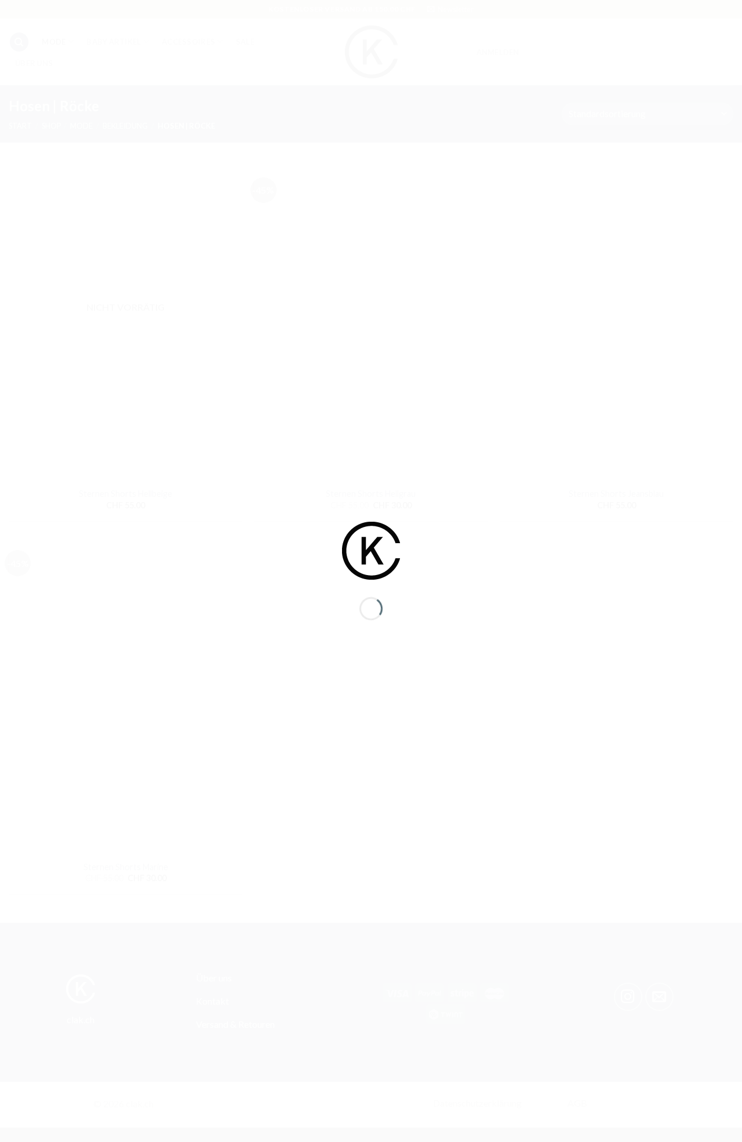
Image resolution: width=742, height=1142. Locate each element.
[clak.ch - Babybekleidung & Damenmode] (371, 549)
